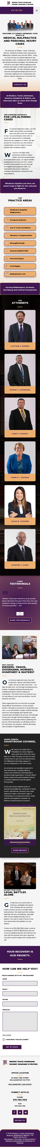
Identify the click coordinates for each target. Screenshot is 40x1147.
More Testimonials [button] (20, 620)
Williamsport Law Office (19, 1084)
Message (6, 1010)
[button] (36, 10)
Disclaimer (7, 1035)
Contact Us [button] (20, 84)
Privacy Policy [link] (29, 1139)
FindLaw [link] (20, 1143)
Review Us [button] (20, 1120)
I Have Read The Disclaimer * (17, 1039)
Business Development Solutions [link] (19, 1141)
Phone (5, 999)
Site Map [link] (18, 1139)
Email (5, 989)
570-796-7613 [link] (16, 10)
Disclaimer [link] (8, 1139)
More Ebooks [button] (20, 850)
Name (5, 979)
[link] (20, 3)
